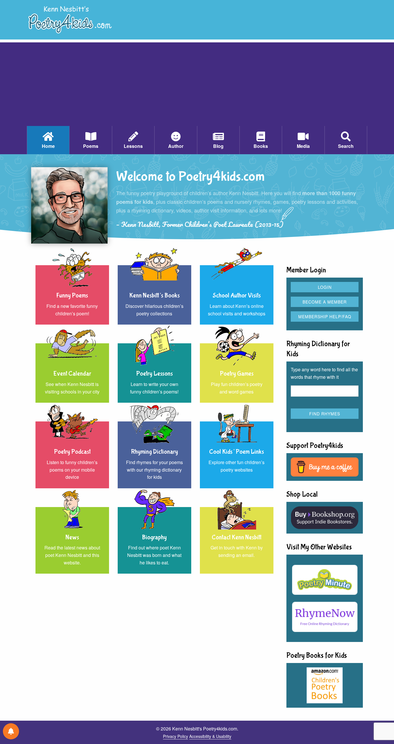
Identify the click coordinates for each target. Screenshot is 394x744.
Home (48, 146)
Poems (90, 146)
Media (303, 146)
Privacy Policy (175, 736)
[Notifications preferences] (11, 731)
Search (346, 146)
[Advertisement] (197, 82)
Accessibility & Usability (210, 736)
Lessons (133, 146)
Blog (218, 146)
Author (175, 146)
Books (261, 146)
